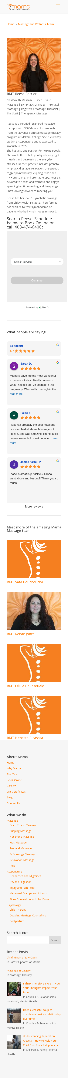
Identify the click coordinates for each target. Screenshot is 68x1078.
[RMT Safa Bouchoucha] (34, 559)
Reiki (12, 865)
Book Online (14, 780)
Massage (12, 820)
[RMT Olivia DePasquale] (34, 663)
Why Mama (14, 768)
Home (10, 24)
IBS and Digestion (21, 882)
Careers (11, 786)
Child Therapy (18, 909)
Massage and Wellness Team (36, 24)
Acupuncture (14, 871)
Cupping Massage (20, 831)
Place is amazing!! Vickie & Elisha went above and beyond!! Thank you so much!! (34, 478)
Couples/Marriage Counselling (28, 915)
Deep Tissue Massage (23, 825)
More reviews (34, 506)
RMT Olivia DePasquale (25, 686)
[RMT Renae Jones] (34, 611)
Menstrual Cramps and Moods (28, 893)
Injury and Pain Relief (22, 887)
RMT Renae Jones (21, 634)
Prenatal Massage (21, 848)
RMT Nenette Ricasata (25, 737)
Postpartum (17, 921)
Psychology (14, 905)
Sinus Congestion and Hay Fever (29, 899)
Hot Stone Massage (22, 836)
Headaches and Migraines (25, 876)
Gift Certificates (16, 791)
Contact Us (13, 803)
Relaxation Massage (22, 860)
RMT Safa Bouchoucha (25, 582)
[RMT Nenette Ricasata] (34, 715)
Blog (9, 797)
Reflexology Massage (23, 854)
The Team (13, 774)
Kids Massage (18, 842)
